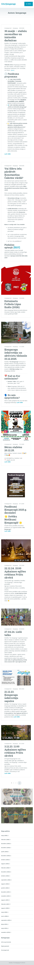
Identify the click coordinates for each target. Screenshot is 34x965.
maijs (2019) (4, 928)
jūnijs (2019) (4, 924)
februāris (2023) (5, 868)
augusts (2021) (5, 900)
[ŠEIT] (17, 247)
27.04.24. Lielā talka (13, 633)
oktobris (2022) (5, 876)
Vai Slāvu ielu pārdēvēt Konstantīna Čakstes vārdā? (13, 173)
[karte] (12, 70)
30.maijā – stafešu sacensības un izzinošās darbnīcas (15, 35)
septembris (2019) (5, 920)
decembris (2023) (5, 855)
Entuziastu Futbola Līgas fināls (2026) (12, 304)
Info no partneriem (6, 942)
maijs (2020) (4, 912)
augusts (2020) (5, 908)
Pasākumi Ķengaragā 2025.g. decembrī (15, 509)
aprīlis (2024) (4, 851)
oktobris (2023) (5, 859)
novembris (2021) (5, 896)
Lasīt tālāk (7, 154)
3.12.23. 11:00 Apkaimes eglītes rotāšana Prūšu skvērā (15, 751)
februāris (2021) (5, 904)
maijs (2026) (4, 835)
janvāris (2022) (4, 888)
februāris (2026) (5, 839)
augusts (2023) (5, 863)
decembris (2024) (5, 847)
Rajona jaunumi (5, 946)
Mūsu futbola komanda (17, 815)
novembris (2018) (5, 932)
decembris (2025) (5, 843)
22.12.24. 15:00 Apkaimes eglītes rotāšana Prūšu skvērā (15, 573)
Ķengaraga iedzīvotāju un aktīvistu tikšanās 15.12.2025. (15, 354)
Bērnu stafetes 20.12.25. (13, 448)
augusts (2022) (5, 884)
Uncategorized (7, 28)
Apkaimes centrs (17, 796)
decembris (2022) (5, 872)
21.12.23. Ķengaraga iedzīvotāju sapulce (11, 696)
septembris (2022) (5, 880)
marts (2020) (4, 916)
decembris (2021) (5, 892)
